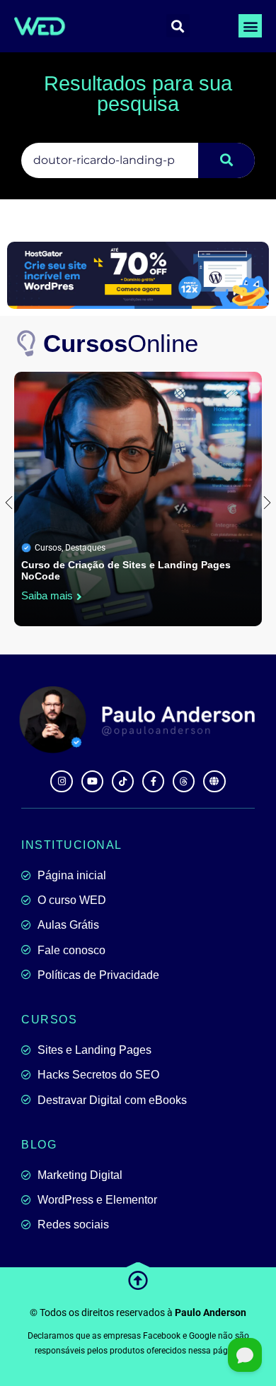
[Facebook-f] (153, 781)
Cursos (48, 548)
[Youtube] (92, 781)
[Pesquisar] (226, 160)
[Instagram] (61, 781)
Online (120, 343)
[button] (250, 25)
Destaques (85, 548)
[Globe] (214, 781)
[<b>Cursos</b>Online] (27, 344)
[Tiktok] (123, 781)
